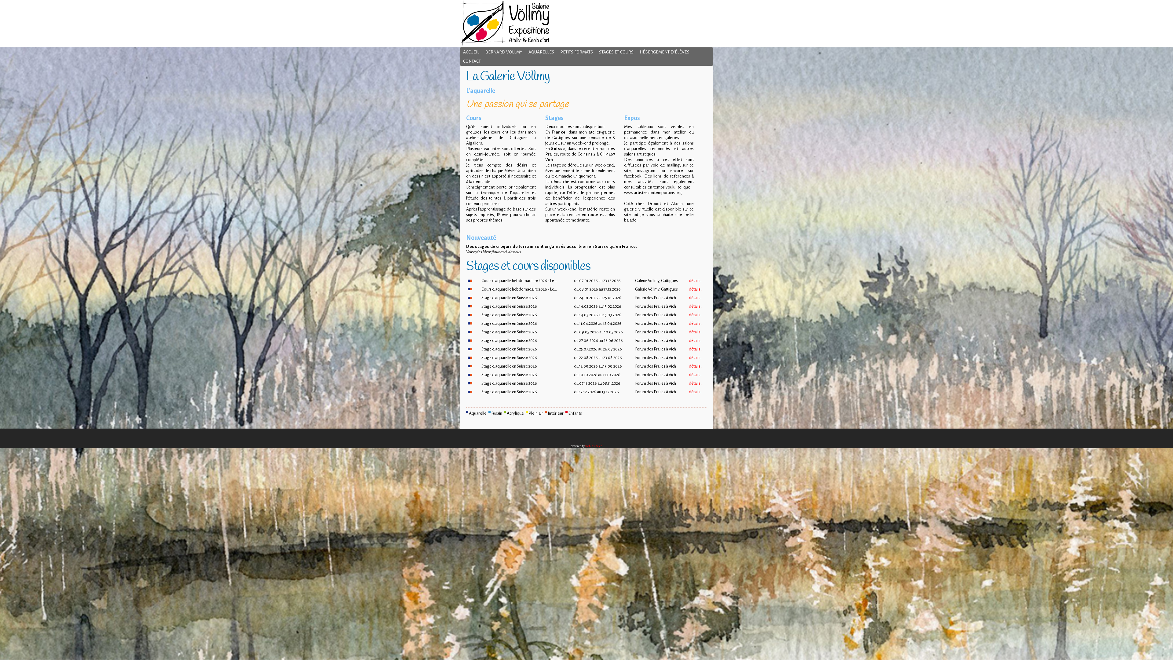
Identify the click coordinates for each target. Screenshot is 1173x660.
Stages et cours (616, 52)
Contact (472, 61)
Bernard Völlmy (503, 52)
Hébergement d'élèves (664, 52)
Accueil (471, 52)
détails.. (695, 280)
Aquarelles (541, 52)
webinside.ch (593, 446)
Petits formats (576, 52)
